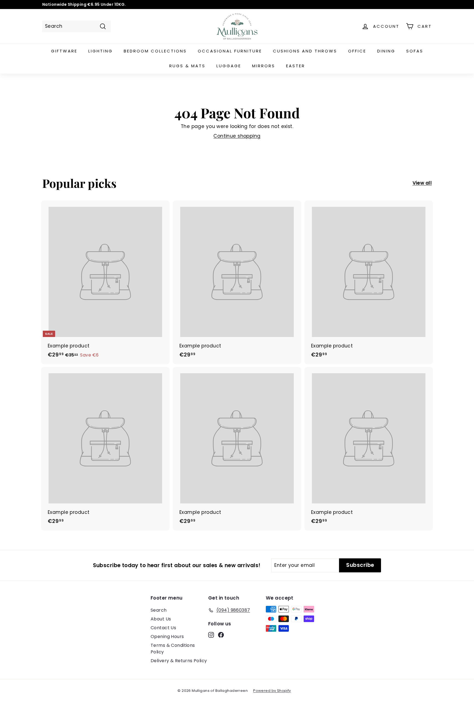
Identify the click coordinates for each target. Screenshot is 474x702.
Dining (386, 51)
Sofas (414, 51)
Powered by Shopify (272, 690)
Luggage (228, 66)
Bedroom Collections (155, 51)
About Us (161, 619)
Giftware (64, 51)
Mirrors (263, 66)
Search (159, 610)
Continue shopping (236, 136)
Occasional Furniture (230, 51)
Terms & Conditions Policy (173, 648)
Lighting (100, 51)
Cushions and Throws (305, 51)
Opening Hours (167, 636)
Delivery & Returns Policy (179, 661)
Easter (295, 66)
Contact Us (163, 628)
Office (357, 51)
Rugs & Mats (187, 66)
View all (422, 183)
